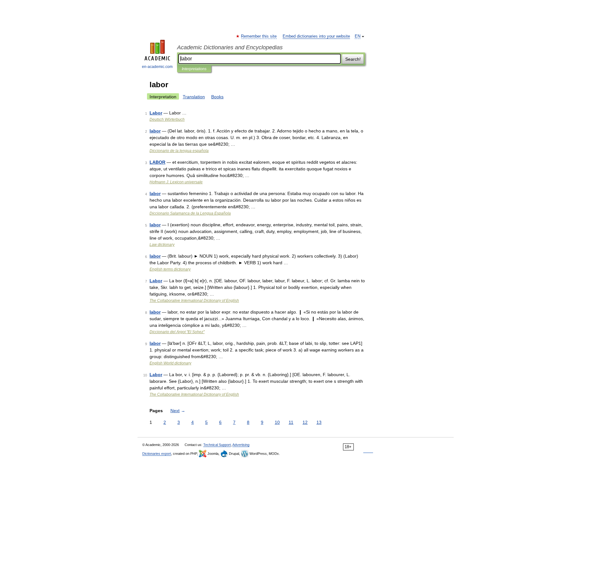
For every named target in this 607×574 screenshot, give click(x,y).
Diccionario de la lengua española (179, 151)
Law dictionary (162, 244)
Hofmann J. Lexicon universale (176, 182)
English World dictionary (170, 363)
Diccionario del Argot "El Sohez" (177, 332)
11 (291, 422)
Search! (353, 59)
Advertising (240, 445)
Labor (156, 112)
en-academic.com (157, 66)
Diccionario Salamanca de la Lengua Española (190, 213)
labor (155, 130)
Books (217, 96)
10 (277, 422)
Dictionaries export (156, 453)
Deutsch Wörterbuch (167, 119)
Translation (194, 96)
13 (319, 422)
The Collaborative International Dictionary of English (194, 300)
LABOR (157, 162)
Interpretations (194, 69)
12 (305, 422)
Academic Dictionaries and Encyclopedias (230, 47)
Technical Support (217, 445)
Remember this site (259, 36)
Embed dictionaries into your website (316, 36)
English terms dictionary (170, 269)
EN (357, 36)
